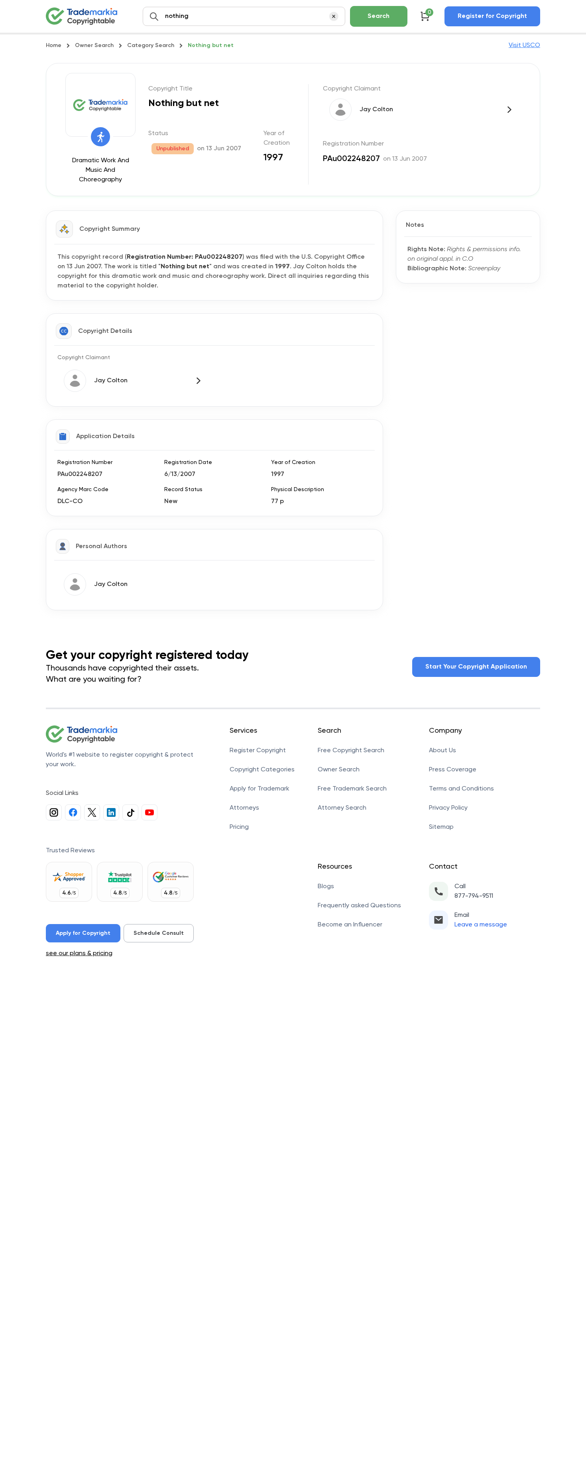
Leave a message (480, 925)
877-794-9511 (473, 896)
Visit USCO (524, 45)
